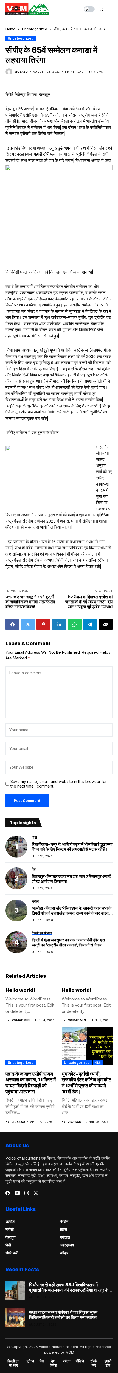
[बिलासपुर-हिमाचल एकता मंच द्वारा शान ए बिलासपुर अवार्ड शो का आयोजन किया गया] (16, 878)
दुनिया (30, 1361)
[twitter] (35, 1193)
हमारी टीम (108, 1363)
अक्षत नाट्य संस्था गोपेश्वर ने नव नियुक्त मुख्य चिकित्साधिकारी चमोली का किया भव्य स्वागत (63, 1315)
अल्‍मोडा (10, 1221)
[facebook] (7, 1193)
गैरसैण (64, 1221)
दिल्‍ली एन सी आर (13, 1363)
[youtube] (17, 1193)
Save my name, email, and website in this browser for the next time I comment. (58, 783)
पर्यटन (66, 1361)
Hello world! (20, 990)
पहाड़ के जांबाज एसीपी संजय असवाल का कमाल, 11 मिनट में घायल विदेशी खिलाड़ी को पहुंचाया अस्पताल (30, 1083)
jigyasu (21, 71)
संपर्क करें (11, 1253)
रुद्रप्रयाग (67, 1245)
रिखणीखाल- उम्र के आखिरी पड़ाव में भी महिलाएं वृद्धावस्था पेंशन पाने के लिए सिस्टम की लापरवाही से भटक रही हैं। (72, 847)
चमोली (9, 1229)
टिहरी (63, 1229)
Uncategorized (34, 29)
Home (10, 29)
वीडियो (80, 1361)
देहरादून (10, 1237)
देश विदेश (53, 1363)
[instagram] (26, 1193)
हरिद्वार (64, 1253)
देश (42, 1361)
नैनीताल (65, 1237)
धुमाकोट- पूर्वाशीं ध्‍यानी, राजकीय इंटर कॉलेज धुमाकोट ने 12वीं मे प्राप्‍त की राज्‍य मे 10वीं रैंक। (86, 1083)
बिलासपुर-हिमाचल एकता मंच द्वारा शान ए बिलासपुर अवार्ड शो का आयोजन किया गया (71, 879)
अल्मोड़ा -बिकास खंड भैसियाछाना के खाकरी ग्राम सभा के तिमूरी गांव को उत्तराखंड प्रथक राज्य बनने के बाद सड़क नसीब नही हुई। (71, 911)
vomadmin (21, 1020)
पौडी (98, 1063)
